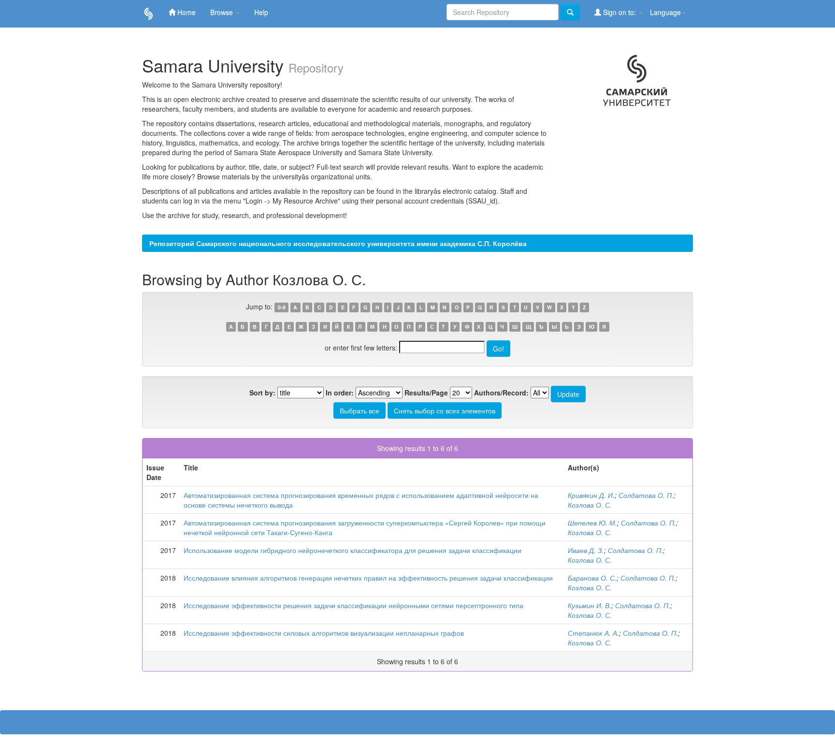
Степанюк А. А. (593, 633)
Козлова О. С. (590, 505)
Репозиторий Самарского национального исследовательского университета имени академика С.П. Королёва (338, 243)
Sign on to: (619, 12)
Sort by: (262, 392)
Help (261, 12)
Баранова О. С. (592, 578)
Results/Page (426, 392)
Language (665, 12)
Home (185, 12)
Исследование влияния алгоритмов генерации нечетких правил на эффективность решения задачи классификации (368, 578)
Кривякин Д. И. (591, 495)
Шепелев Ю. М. (592, 522)
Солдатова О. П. (646, 495)
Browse (222, 12)
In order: (340, 392)
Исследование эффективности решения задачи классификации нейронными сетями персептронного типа (353, 605)
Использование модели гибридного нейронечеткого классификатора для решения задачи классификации (352, 550)
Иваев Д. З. (586, 550)
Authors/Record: (501, 392)
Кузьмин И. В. (589, 605)
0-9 (282, 307)
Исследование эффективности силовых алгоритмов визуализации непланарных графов (324, 633)
